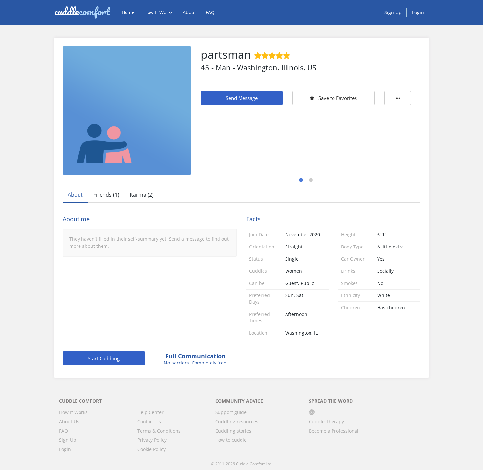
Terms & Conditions (159, 431)
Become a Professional (333, 431)
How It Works (158, 12)
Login (418, 12)
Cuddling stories (233, 431)
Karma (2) (142, 194)
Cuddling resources (236, 421)
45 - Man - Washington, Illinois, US (258, 67)
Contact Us (149, 421)
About (189, 12)
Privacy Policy (152, 440)
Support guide (231, 412)
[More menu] (397, 98)
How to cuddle (231, 440)
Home (128, 12)
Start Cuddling (104, 358)
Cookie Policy (151, 449)
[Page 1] (301, 180)
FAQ (210, 12)
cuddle (82, 12)
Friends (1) (106, 194)
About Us (69, 421)
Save (337, 98)
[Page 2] (311, 180)
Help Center (150, 412)
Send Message (242, 98)
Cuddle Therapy (326, 421)
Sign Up (393, 12)
